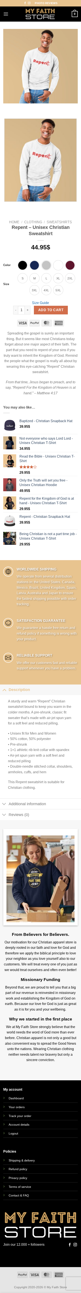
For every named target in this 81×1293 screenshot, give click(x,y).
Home (14, 222)
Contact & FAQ (19, 1195)
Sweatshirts (59, 222)
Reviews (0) (19, 815)
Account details (19, 1124)
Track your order (20, 1116)
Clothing (33, 222)
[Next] (19, 107)
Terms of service (20, 1186)
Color (7, 265)
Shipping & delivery (22, 1160)
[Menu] (5, 14)
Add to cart (51, 310)
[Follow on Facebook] (25, 3)
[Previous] (7, 107)
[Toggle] (4, 689)
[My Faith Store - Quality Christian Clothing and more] (40, 14)
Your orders (17, 1107)
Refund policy (18, 1169)
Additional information (27, 804)
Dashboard (16, 1098)
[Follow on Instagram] (29, 3)
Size (6, 284)
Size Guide (40, 303)
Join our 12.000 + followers (23, 1244)
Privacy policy (18, 1178)
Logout (13, 1133)
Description (19, 690)
